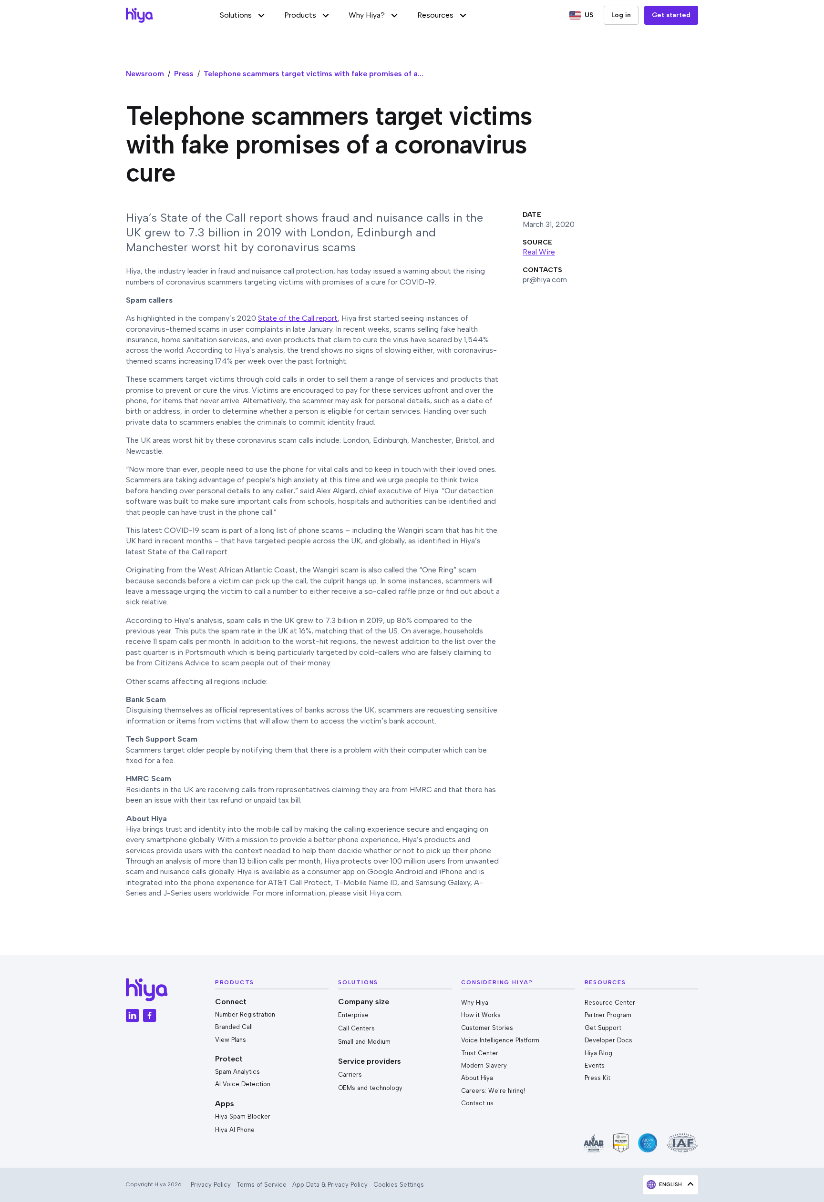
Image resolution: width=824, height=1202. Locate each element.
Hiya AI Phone (235, 1129)
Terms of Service (262, 1184)
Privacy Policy (211, 1184)
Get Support (603, 1027)
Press (184, 73)
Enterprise (353, 1015)
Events (595, 1065)
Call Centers (356, 1028)
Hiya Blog (598, 1053)
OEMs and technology (370, 1087)
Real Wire (539, 251)
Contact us (477, 1103)
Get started (671, 15)
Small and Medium (364, 1041)
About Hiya (477, 1077)
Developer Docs (608, 1040)
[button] (242, 15)
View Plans (230, 1039)
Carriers (350, 1074)
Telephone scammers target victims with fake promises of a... (313, 73)
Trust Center (479, 1053)
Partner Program (608, 1015)
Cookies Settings (398, 1184)
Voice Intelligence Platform (500, 1040)
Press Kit (597, 1077)
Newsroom (145, 73)
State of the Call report (298, 318)
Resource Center (610, 1002)
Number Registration (245, 1014)
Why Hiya (474, 1002)
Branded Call (234, 1026)
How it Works (481, 1015)
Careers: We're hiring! (493, 1090)
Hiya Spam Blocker (242, 1116)
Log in (621, 15)
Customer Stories (487, 1027)
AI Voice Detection (242, 1084)
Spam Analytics (237, 1071)
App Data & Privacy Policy (330, 1184)
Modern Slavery (484, 1065)
